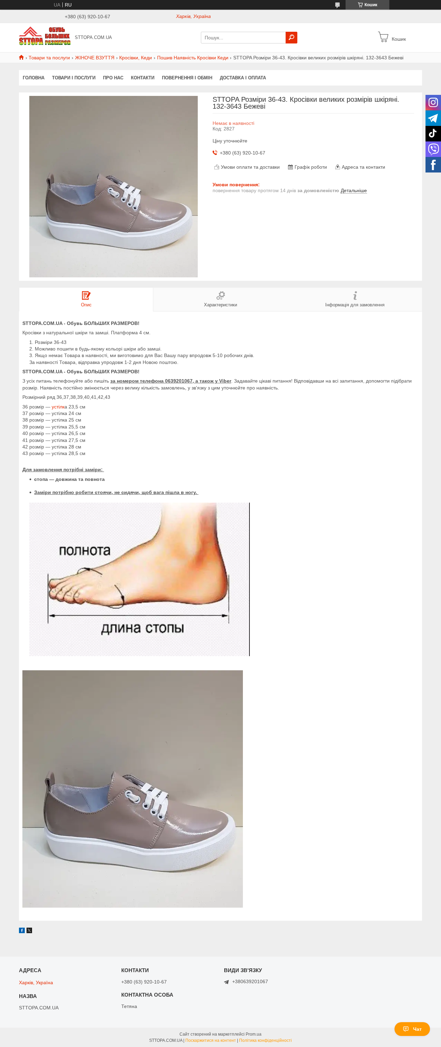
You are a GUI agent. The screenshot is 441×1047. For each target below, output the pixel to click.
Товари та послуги (49, 57)
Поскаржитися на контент (210, 1040)
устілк (57, 406)
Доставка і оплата (243, 77)
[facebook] (22, 931)
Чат (417, 1029)
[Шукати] (291, 37)
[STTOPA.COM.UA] (45, 37)
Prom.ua (253, 1034)
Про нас (113, 77)
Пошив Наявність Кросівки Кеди (192, 57)
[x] (29, 931)
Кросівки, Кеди (135, 57)
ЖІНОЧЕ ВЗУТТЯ (94, 57)
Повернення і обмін (187, 77)
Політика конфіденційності (265, 1040)
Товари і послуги (73, 77)
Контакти (142, 77)
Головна (33, 77)
